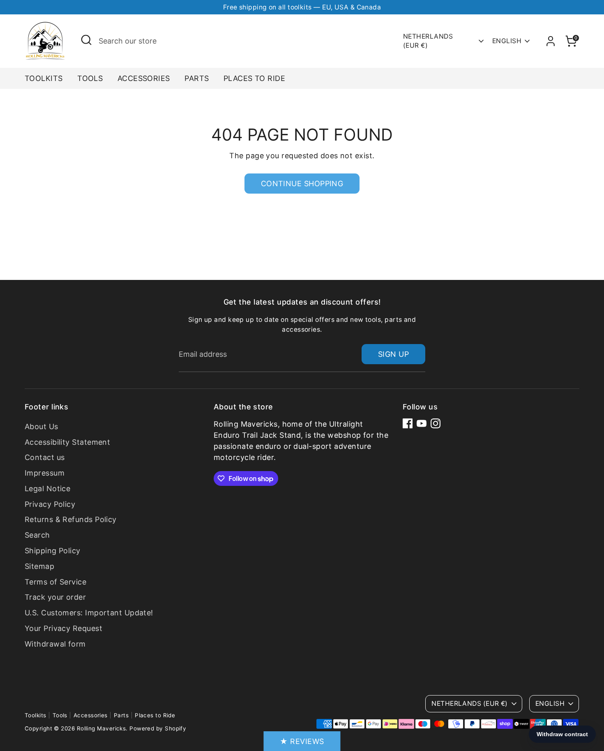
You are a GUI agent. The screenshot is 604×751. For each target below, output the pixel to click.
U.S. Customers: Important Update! (89, 612)
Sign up (393, 354)
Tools (90, 78)
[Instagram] (435, 423)
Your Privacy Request (63, 628)
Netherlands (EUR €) (428, 40)
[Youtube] (421, 423)
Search (37, 535)
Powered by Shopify (157, 728)
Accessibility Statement (67, 442)
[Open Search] (86, 40)
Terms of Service (55, 582)
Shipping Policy (53, 550)
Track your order (55, 597)
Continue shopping (302, 183)
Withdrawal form (55, 644)
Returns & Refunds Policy (71, 519)
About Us (41, 426)
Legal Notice (47, 488)
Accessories (144, 78)
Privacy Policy (50, 504)
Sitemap (39, 566)
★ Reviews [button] (302, 741)
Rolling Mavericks (101, 728)
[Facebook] (408, 423)
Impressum (45, 473)
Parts (196, 78)
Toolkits (44, 78)
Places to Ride (254, 78)
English (506, 41)
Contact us (45, 457)
